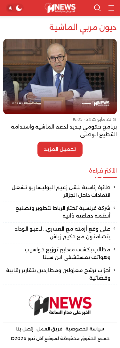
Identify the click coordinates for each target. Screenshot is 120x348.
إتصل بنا (24, 329)
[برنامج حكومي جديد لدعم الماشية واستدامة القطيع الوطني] (60, 88)
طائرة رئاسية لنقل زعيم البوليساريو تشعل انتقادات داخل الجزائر (61, 191)
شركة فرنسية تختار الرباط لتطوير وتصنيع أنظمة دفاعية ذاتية (62, 212)
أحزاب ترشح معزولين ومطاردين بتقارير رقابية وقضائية (58, 274)
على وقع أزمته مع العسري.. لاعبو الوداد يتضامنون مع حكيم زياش (62, 233)
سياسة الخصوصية (85, 329)
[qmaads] (60, 305)
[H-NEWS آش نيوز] (60, 8)
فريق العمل (49, 329)
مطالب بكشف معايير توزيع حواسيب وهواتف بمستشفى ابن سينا (67, 253)
